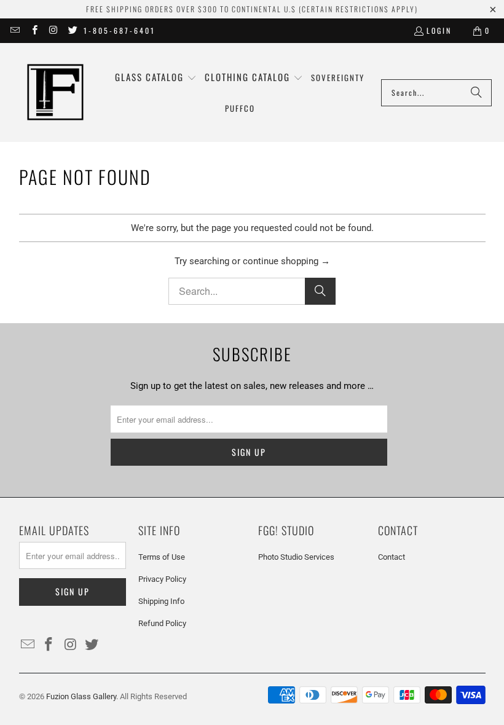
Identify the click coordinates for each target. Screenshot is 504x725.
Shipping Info (161, 601)
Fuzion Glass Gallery (81, 696)
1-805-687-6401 (120, 30)
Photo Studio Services (296, 557)
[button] (156, 77)
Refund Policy (162, 623)
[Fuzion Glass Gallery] (55, 92)
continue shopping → (286, 261)
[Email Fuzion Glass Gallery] (14, 30)
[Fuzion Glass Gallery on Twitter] (72, 30)
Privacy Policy (162, 579)
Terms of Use (161, 557)
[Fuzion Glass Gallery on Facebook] (33, 30)
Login (439, 30)
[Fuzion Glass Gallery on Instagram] (53, 30)
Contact (391, 557)
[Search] (476, 92)
